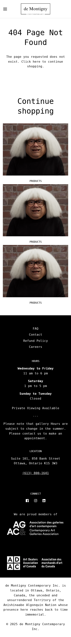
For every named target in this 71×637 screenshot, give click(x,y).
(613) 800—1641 (35, 473)
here (36, 61)
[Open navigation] (5, 9)
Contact (35, 334)
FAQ (35, 328)
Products (36, 180)
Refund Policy (35, 341)
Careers (35, 347)
